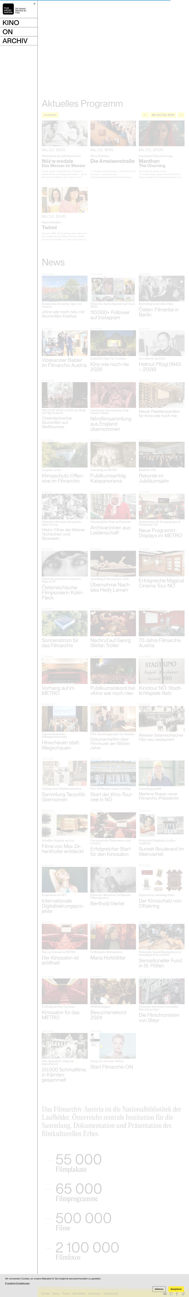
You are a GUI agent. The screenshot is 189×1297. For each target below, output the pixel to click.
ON (7, 32)
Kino (10, 22)
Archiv (15, 41)
